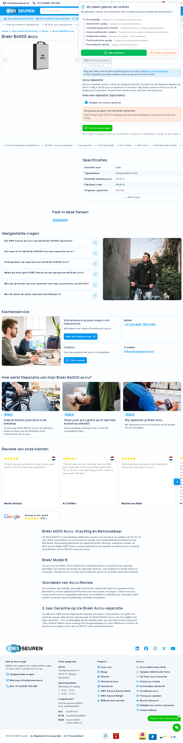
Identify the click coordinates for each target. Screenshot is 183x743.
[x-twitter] (164, 648)
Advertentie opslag (113, 23)
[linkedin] (137, 648)
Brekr (45, 31)
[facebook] (146, 648)
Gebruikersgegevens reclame (125, 27)
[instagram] (155, 648)
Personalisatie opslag (112, 44)
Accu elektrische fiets (25, 31)
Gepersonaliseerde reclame (127, 32)
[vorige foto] (5, 60)
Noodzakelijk (114, 19)
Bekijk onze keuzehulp (155, 71)
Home (5, 31)
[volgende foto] (77, 60)
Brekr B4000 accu (63, 31)
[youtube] (173, 648)
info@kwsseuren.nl (139, 351)
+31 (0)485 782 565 (140, 324)
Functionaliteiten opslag (117, 40)
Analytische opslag (116, 36)
